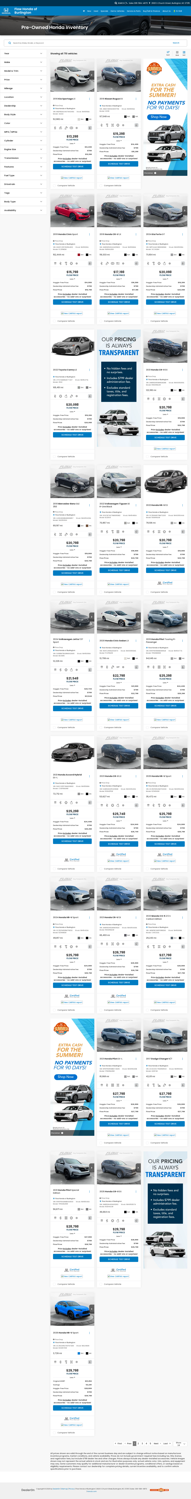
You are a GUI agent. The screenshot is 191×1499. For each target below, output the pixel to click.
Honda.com (92, 1491)
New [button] (89, 11)
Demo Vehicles (117, 11)
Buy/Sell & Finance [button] (151, 11)
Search (176, 43)
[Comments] (90, 128)
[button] (91, 75)
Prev (128, 1443)
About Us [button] (167, 11)
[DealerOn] (28, 1490)
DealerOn (56, 1489)
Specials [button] (104, 11)
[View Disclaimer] (77, 128)
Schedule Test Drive (72, 166)
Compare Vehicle (66, 185)
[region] (72, 151)
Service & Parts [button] (134, 11)
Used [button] (96, 11)
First (119, 1443)
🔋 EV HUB (177, 11)
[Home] (84, 11)
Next (157, 1443)
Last (166, 1443)
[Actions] (89, 99)
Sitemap (64, 1489)
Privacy (72, 1489)
